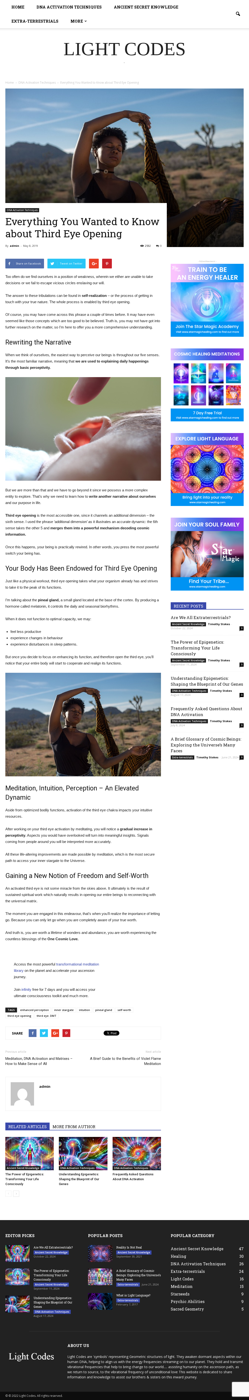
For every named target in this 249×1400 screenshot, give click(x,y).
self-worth (124, 1010)
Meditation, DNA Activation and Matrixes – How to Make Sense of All (38, 1061)
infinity (25, 989)
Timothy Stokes (219, 624)
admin (14, 246)
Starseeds (180, 1293)
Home (17, 6)
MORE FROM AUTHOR (74, 1126)
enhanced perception (34, 1010)
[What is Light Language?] (100, 1301)
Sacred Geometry (187, 1308)
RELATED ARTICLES (27, 1126)
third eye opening (19, 1016)
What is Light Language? (133, 1295)
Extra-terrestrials (34, 21)
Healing (178, 1256)
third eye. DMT (46, 1016)
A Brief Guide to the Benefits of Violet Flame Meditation (125, 1061)
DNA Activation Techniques (69, 6)
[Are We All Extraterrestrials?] (17, 1253)
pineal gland (103, 1010)
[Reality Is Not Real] (100, 1253)
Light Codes (182, 1278)
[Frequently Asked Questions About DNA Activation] (137, 1153)
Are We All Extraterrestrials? (201, 617)
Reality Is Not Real (129, 1247)
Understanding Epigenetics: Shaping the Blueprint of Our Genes (79, 1179)
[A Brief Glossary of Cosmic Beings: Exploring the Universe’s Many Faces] (100, 1276)
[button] (238, 14)
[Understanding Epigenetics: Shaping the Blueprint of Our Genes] (83, 1153)
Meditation (182, 1286)
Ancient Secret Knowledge (146, 6)
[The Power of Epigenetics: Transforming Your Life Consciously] (29, 1153)
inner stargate (64, 1010)
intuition (84, 1010)
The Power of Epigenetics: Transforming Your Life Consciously (24, 1179)
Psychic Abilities (188, 1301)
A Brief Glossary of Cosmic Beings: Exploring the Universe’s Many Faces (206, 744)
